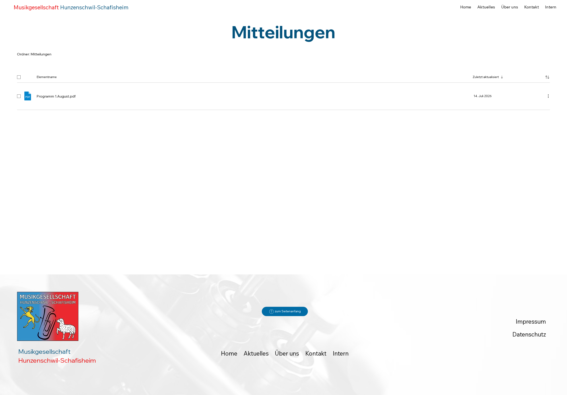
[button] (547, 77)
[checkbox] (19, 77)
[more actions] (548, 96)
